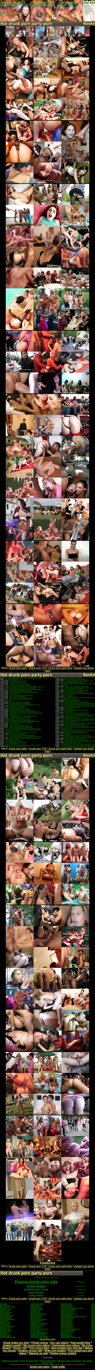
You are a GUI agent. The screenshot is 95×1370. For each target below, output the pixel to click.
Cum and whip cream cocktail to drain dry (76, 713)
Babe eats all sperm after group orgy (20, 708)
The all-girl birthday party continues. (15, 707)
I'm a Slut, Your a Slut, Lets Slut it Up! (75, 692)
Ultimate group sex (15, 693)
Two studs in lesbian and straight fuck (20, 703)
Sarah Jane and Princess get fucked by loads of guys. (25, 738)
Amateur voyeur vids (30, 1350)
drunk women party (67, 1306)
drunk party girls (5, 1305)
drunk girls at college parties (39, 1337)
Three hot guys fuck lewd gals (18, 746)
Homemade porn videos (66, 1345)
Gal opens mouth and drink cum (18, 681)
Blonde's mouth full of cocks (73, 707)
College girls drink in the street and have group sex (79, 716)
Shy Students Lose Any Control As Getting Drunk (23, 715)
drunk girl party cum (67, 1312)
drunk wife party (35, 1327)
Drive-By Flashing (65, 734)
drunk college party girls (68, 1309)
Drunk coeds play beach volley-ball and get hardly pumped (26, 713)
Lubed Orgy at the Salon (12, 731)
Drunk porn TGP (38, 667)
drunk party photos (36, 1320)
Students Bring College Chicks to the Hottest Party (24, 692)
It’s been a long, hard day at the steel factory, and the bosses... (22, 745)
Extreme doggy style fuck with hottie (20, 683)
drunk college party (6, 1312)
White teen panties (55, 1350)
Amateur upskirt (12, 1345)
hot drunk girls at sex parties (39, 1329)
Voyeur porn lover (81, 1289)
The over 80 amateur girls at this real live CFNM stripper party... (23, 728)
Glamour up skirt (38, 1353)
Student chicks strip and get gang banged (76, 732)
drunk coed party (5, 1332)
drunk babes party (66, 1334)
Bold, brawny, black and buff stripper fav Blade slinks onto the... (23, 721)
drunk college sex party (37, 1325)
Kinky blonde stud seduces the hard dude (76, 686)
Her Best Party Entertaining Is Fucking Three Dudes (24, 711)
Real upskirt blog (80, 1342)
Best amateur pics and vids (67, 1347)
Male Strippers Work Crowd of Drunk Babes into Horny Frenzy (22, 704)
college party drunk (6, 1330)
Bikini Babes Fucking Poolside (68, 699)
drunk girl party (35, 1305)
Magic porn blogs (10, 1361)
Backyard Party (14, 714)
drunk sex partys (35, 1318)
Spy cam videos (59, 1342)
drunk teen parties (36, 1326)
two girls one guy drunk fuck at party (72, 1308)
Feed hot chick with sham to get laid (75, 724)
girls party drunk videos (68, 1330)
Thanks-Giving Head (66, 694)
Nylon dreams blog (29, 1361)
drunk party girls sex (36, 1315)
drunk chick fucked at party (38, 1313)
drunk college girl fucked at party (71, 1337)
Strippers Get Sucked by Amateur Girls (71, 689)
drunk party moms (36, 1316)
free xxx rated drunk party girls (70, 1329)
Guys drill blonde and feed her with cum (21, 690)
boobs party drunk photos (38, 1319)
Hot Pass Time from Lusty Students (20, 702)
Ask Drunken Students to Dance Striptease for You (79, 681)
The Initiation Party (70, 696)
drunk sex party (5, 1311)
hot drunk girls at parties (38, 1334)
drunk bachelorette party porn (39, 1336)
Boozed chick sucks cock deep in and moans (77, 735)
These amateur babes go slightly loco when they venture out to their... (24, 686)
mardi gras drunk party (68, 1318)
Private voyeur (39, 1342)
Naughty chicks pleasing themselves (20, 725)
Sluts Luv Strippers (15, 724)
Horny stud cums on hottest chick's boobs (21, 697)
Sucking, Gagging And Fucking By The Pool (17, 718)
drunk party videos (66, 1315)
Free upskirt (81, 1295)
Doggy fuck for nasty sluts (17, 734)
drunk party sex (5, 1308)
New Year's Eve (69, 708)
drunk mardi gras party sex (69, 1313)
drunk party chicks (5, 1309)
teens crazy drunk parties (38, 1332)
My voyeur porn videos (36, 1345)
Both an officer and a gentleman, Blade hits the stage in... (21, 732)
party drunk (3, 1333)
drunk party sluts (5, 1329)
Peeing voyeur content (63, 1353)
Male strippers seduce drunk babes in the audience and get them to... (24, 689)
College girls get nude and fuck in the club (21, 695)
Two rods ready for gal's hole (18, 682)
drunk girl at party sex (67, 1311)
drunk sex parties (5, 1325)
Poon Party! (8, 700)
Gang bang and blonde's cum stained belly (21, 720)
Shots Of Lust (64, 685)
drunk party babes (36, 1306)
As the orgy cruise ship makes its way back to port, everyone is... (23, 729)
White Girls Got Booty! (66, 711)
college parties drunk (36, 1304)
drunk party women (67, 1305)
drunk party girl (4, 1323)
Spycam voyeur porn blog (69, 1361)
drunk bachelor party (67, 1336)
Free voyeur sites (39, 1347)
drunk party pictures (36, 1309)
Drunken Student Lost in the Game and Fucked (23, 688)
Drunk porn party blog (60, 667)
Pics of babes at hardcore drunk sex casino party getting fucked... (23, 678)
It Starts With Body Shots (12, 739)
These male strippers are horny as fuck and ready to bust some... (23, 736)
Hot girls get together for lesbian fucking (21, 699)
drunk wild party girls (67, 1327)
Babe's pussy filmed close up (18, 706)
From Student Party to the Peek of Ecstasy (77, 690)
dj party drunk (65, 1333)
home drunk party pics (7, 1326)
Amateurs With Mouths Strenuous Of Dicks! (72, 682)
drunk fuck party (35, 1312)
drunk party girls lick (67, 1325)
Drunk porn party (18, 667)
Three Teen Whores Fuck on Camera (15, 742)
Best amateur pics (81, 1286)
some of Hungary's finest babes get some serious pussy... (76, 687)
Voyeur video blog (47, 1361)
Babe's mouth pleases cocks (73, 742)
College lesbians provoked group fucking (21, 727)
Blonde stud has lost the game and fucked (76, 701)
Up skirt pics (81, 1292)
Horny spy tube (36, 1292)
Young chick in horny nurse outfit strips (20, 685)
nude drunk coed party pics (38, 1323)
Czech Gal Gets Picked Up (12, 743)
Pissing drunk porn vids (36, 1282)
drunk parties (4, 1320)
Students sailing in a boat (72, 717)
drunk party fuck (5, 1334)
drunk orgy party (5, 1322)
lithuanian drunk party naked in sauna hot (73, 1316)
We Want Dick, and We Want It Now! (70, 678)
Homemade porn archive (36, 1289)
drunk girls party (5, 1327)
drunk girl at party (5, 1336)
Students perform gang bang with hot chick (77, 725)
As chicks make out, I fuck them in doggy (76, 739)
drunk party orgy (66, 1304)
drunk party (3, 1304)
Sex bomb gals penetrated (72, 700)
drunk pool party (5, 1316)
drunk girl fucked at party (7, 1337)
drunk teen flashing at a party (39, 1333)
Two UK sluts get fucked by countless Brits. (22, 710)
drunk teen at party (66, 1326)
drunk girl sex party (67, 1322)
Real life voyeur (81, 1282)
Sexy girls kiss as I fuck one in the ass (20, 717)
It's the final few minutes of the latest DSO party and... (20, 735)
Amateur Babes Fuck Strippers (13, 741)
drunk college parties (6, 1315)
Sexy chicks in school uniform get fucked (21, 722)
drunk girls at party (6, 1318)
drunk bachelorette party (7, 1319)
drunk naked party (66, 1323)
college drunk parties (67, 1332)
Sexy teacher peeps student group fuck (76, 679)
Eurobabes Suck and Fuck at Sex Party (71, 731)
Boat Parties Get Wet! (71, 721)
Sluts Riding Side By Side (12, 679)
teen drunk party (35, 1330)
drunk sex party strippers (7, 1306)
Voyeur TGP (20, 1347)
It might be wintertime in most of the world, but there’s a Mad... (77, 704)
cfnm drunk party (66, 1319)
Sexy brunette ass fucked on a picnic (75, 738)
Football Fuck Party (65, 728)
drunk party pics (5, 1313)
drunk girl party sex (67, 1320)
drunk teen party (35, 1311)
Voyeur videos (36, 1295)
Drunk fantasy (36, 1286)
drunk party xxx (35, 1322)
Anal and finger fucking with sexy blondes (76, 710)
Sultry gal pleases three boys (18, 696)
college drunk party (36, 1308)
